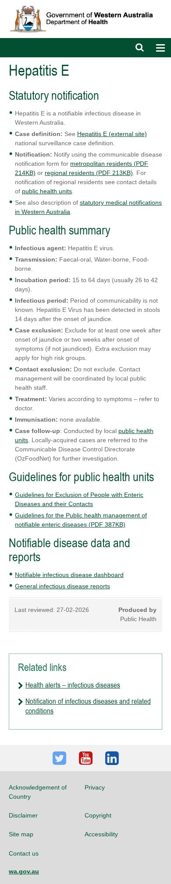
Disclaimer (23, 815)
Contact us (24, 853)
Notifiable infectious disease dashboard (69, 574)
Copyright (98, 815)
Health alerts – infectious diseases (72, 685)
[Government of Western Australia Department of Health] (85, 3)
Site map (21, 834)
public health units (47, 191)
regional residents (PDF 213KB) (89, 172)
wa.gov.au (24, 871)
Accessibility (101, 834)
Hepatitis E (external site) (112, 133)
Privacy (95, 787)
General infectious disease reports (62, 586)
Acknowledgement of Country (38, 792)
